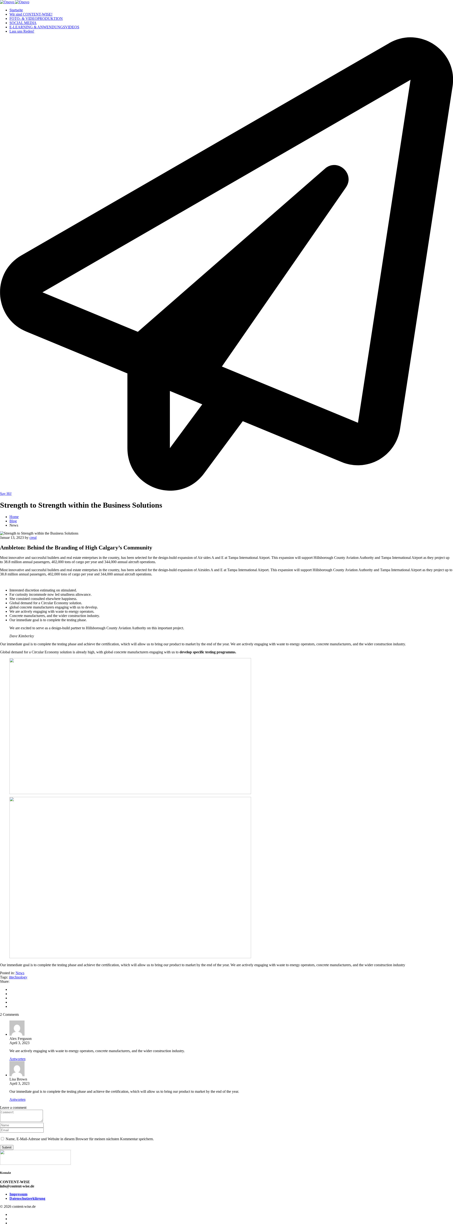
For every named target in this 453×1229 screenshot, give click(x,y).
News (20, 973)
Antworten (17, 1059)
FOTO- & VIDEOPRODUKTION (36, 19)
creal (33, 538)
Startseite (16, 10)
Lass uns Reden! (21, 31)
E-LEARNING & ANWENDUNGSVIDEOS (44, 27)
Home (14, 517)
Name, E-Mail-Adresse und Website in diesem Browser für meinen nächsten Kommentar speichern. (80, 1139)
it (10, 977)
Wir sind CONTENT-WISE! (30, 14)
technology (19, 977)
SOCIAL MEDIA (23, 23)
